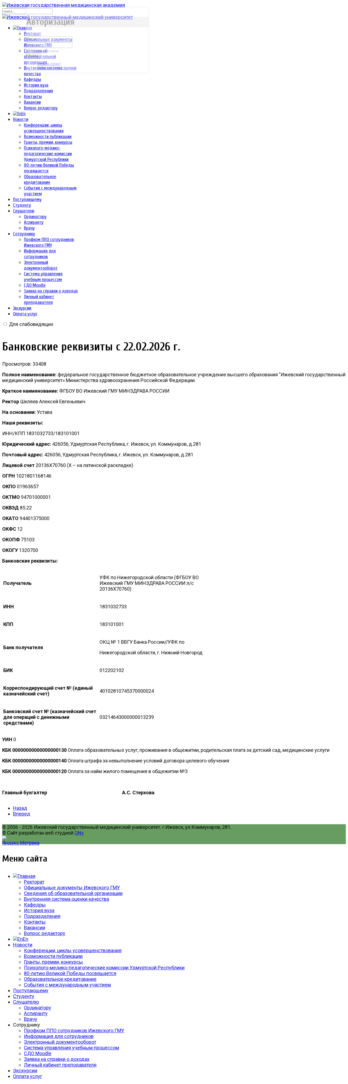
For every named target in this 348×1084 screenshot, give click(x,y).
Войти (33, 56)
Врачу (29, 228)
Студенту (22, 205)
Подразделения (38, 90)
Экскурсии (22, 308)
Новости (20, 119)
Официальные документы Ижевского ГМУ (72, 887)
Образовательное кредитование (60, 979)
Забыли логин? (49, 64)
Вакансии (32, 102)
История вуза (36, 85)
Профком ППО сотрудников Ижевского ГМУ (74, 1030)
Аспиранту (34, 222)
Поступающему (27, 199)
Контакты (33, 96)
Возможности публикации (48, 136)
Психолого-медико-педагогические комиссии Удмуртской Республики (48, 153)
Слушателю (23, 210)
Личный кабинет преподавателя (60, 1065)
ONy (79, 833)
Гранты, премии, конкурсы (48, 142)
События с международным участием (67, 985)
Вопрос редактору (41, 108)
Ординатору (35, 216)
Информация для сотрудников (59, 1036)
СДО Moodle (35, 285)
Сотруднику (24, 233)
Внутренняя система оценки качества (66, 899)
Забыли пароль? (50, 68)
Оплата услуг (25, 313)
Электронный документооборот (60, 1042)
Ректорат (34, 882)
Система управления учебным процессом (71, 1048)
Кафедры (32, 79)
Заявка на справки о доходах (51, 291)
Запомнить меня (46, 51)
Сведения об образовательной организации (73, 893)
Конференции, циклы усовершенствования (73, 950)
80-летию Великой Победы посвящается (70, 973)
